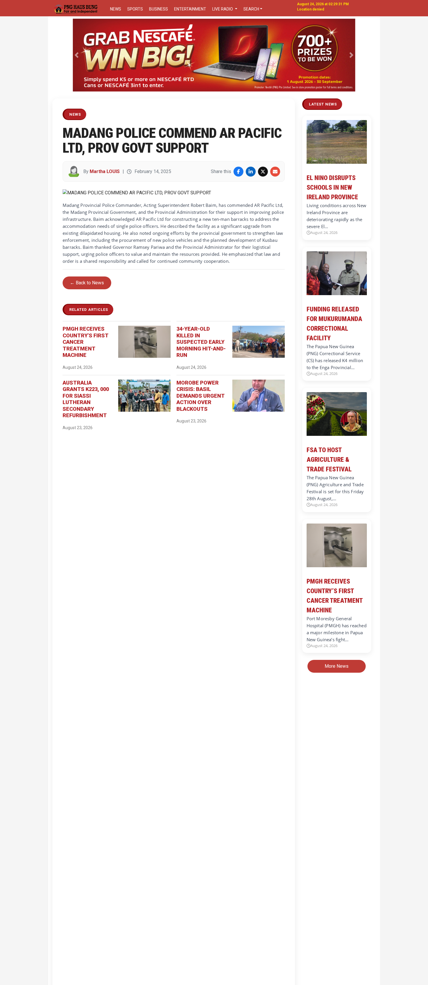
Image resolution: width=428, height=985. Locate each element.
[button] (76, 55)
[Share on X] (263, 172)
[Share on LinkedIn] (251, 172)
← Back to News (87, 283)
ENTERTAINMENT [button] (190, 9)
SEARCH (251, 9)
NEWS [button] (115, 9)
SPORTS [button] (135, 9)
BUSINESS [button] (158, 9)
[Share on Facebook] (238, 172)
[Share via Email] (275, 172)
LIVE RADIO (223, 9)
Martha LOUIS (105, 171)
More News (337, 666)
